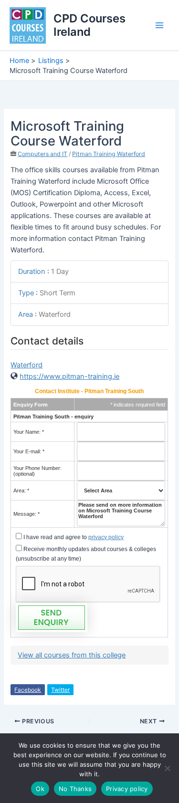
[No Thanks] (167, 768)
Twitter (60, 689)
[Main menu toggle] (159, 25)
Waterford (26, 365)
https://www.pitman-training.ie (69, 376)
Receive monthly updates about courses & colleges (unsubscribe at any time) (86, 554)
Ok (40, 789)
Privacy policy (127, 789)
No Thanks (75, 789)
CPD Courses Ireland (89, 25)
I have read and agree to (73, 537)
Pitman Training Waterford (108, 153)
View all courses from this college (72, 655)
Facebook (27, 689)
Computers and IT (42, 153)
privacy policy (106, 537)
